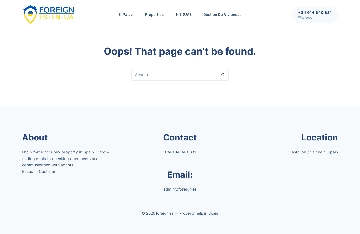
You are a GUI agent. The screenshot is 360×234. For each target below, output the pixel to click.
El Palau (126, 14)
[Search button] (222, 74)
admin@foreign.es (180, 189)
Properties (154, 14)
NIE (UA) (183, 14)
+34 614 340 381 (180, 152)
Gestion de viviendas (222, 14)
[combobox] (174, 75)
